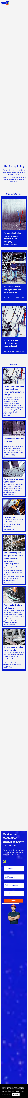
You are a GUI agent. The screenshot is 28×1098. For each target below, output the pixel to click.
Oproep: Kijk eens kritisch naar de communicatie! (12, 343)
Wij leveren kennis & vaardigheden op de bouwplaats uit (13, 290)
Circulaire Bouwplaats (10, 414)
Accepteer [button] (15, 1094)
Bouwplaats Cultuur (9, 351)
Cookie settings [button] (6, 1094)
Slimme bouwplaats (9, 298)
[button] (25, 3)
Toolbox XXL (9, 517)
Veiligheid (6, 244)
